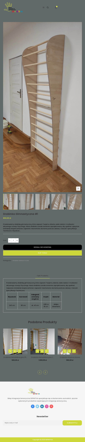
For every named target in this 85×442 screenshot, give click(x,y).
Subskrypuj (72, 423)
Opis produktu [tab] (42, 275)
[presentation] (40, 372)
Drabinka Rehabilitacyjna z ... (42, 357)
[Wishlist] (19, 351)
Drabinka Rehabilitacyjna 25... (15, 357)
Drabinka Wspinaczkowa (70, 357)
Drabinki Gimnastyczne (21, 260)
